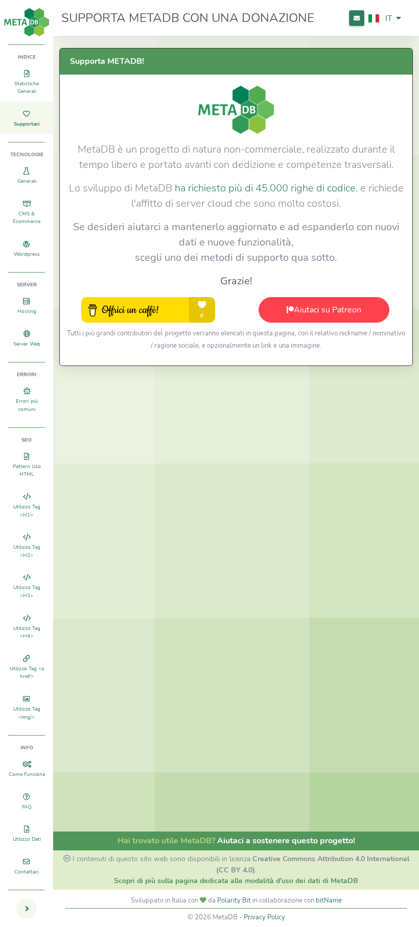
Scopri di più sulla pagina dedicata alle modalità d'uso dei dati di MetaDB (236, 880)
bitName (329, 900)
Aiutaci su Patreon (327, 309)
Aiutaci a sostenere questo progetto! (286, 840)
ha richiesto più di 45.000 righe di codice (265, 188)
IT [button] (388, 18)
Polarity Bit (234, 900)
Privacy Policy (264, 917)
